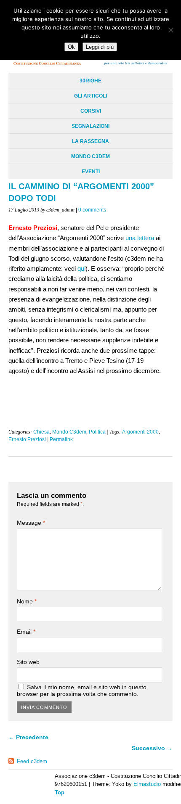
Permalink (61, 439)
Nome (27, 601)
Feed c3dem (32, 761)
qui (81, 268)
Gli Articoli (90, 95)
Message (31, 522)
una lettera (139, 237)
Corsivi (90, 111)
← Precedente (28, 737)
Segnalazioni (90, 126)
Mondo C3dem (90, 156)
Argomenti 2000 (140, 432)
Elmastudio (147, 784)
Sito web (28, 662)
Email (26, 631)
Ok (71, 47)
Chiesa (41, 432)
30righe (90, 80)
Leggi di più (100, 47)
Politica (97, 432)
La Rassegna (90, 141)
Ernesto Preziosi (27, 439)
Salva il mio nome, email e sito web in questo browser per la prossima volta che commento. (81, 690)
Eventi (91, 171)
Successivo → (152, 748)
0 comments (92, 210)
